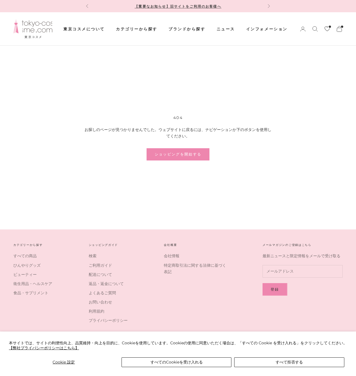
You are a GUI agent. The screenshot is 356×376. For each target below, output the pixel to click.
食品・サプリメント (30, 292)
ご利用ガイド (100, 265)
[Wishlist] (327, 29)
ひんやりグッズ (27, 265)
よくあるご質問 (102, 292)
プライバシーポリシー (108, 320)
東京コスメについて (84, 28)
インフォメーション (267, 28)
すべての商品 (25, 255)
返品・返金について (106, 283)
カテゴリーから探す (136, 28)
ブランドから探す (187, 28)
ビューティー (25, 274)
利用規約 (96, 311)
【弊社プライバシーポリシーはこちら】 (44, 347)
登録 (275, 289)
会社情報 (171, 255)
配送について (100, 274)
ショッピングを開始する (178, 154)
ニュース (226, 28)
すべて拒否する (289, 362)
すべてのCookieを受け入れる (176, 362)
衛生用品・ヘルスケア (32, 283)
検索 (93, 255)
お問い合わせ (100, 302)
